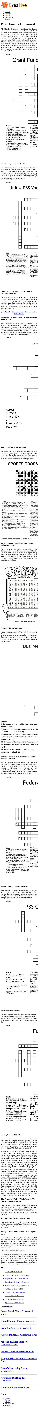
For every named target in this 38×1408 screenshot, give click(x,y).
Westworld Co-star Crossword (14, 1296)
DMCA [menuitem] (7, 15)
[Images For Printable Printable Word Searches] (19, 594)
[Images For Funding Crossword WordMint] (19, 1078)
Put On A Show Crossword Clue (17, 1351)
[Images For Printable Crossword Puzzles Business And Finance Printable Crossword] (19, 699)
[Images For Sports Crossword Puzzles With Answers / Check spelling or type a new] (19, 500)
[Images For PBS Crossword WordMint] (19, 954)
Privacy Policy (9, 1403)
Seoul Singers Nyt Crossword (16, 1328)
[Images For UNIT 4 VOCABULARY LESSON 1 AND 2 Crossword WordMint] (19, 235)
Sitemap (7, 1405)
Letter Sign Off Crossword (13, 1272)
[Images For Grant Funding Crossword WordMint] (19, 107)
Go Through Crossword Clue (14, 1299)
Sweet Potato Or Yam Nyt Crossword (17, 1282)
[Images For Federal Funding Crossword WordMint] (19, 829)
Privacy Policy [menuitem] (9, 17)
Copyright (8, 1400)
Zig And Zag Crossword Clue (14, 1303)
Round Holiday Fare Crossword (17, 1321)
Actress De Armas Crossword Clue (19, 1334)
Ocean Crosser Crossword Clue (15, 1292)
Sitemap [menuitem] (7, 19)
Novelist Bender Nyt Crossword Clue (17, 1285)
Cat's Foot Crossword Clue (15, 1387)
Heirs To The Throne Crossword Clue (17, 1275)
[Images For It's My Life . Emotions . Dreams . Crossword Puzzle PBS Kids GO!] (19, 313)
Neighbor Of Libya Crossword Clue (16, 1278)
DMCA (7, 1402)
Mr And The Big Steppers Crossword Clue (14, 1343)
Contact (7, 1398)
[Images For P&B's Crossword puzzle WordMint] (19, 390)
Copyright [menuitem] (8, 13)
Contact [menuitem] (7, 12)
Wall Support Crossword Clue (14, 1289)
